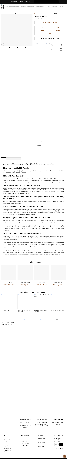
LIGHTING (54, 6)
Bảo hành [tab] (17, 158)
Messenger (58, 30)
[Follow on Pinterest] (56, 453)
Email (50, 33)
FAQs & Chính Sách (25, 448)
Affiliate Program (41, 446)
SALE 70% (36, 13)
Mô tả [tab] (3, 158)
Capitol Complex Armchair (25, 282)
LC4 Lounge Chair (8, 282)
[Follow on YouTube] (58, 453)
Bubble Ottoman (42, 282)
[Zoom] (2, 44)
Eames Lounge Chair (58, 282)
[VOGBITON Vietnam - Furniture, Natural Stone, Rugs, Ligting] (2, 6)
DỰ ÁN (55, 13)
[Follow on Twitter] (61, 451)
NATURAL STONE (40, 6)
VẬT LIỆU (16, 13)
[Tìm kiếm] (65, 7)
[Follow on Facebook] (56, 451)
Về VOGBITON (7, 439)
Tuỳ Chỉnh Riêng (24, 441)
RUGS (48, 6)
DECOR (61, 6)
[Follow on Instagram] (58, 451)
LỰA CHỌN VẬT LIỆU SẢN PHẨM (50, 38)
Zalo (42, 27)
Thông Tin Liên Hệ (24, 439)
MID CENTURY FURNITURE (12, 6)
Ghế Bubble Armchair (59, 163)
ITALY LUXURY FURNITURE (27, 6)
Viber (58, 27)
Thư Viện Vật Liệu (7, 448)
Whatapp (42, 30)
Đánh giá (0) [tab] (10, 158)
